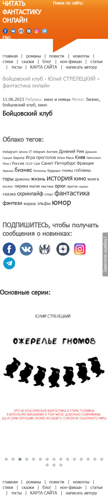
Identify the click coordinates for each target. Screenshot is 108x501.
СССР (29, 163)
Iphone (23, 151)
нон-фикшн (71, 61)
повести (56, 56)
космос (8, 186)
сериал (83, 186)
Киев (80, 157)
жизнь (38, 178)
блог (46, 61)
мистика (47, 186)
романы (33, 56)
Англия (52, 151)
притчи (72, 186)
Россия (18, 163)
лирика (21, 186)
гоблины (82, 170)
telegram (39, 151)
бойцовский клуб (19, 104)
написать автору (81, 67)
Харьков (8, 170)
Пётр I (7, 163)
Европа (18, 158)
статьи (96, 61)
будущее (54, 170)
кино (42, 104)
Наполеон (94, 158)
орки (60, 185)
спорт (49, 194)
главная (10, 56)
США (37, 163)
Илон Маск (65, 158)
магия (34, 186)
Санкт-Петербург (58, 163)
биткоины (40, 170)
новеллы (81, 56)
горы (8, 178)
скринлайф (30, 193)
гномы (67, 170)
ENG (7, 37)
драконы (22, 179)
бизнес (92, 99)
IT (30, 151)
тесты (16, 67)
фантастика (72, 193)
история (60, 177)
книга (93, 179)
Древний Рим (71, 151)
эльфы (44, 203)
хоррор (30, 203)
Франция (85, 163)
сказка (9, 194)
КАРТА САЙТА (43, 67)
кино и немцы (57, 99)
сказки (28, 61)
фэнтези (12, 202)
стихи (8, 61)
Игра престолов (41, 157)
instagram (10, 151)
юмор (61, 201)
